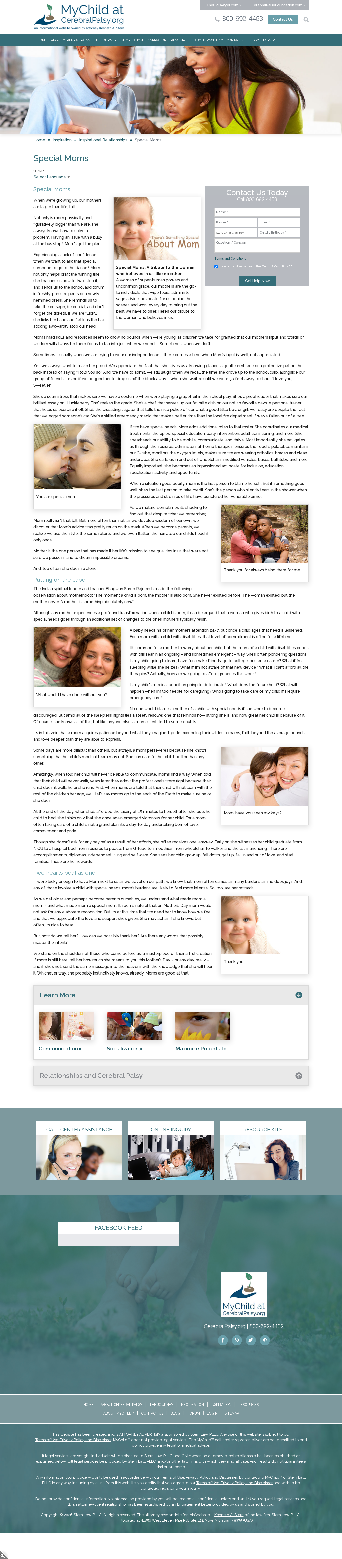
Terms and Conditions (230, 258)
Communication (58, 1048)
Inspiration (157, 40)
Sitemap (232, 1413)
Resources (180, 40)
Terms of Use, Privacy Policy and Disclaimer (73, 1440)
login (4, 1554)
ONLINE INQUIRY (171, 1130)
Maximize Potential (199, 1048)
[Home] (79, 17)
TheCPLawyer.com (222, 5)
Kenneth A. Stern (229, 1515)
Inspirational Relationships (103, 140)
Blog (254, 40)
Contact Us (283, 19)
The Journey (105, 40)
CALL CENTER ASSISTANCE (79, 1130)
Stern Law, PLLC (204, 1434)
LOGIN (212, 1413)
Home (42, 40)
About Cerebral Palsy (70, 40)
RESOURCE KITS (262, 1130)
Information (132, 40)
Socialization (123, 1048)
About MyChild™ (208, 40)
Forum (269, 40)
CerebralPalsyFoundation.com (276, 5)
